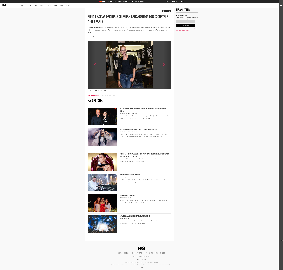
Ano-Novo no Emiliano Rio (127, 195)
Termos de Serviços (185, 30)
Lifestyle (42, 5)
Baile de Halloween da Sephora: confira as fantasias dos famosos (138, 129)
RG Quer (68, 5)
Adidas (102, 95)
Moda (36, 5)
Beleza (22, 5)
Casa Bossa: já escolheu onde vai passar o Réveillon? (135, 216)
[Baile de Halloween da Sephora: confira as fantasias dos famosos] (102, 145)
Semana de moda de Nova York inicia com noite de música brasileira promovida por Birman (143, 110)
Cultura (29, 5)
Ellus (114, 95)
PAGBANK (125, 1)
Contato (135, 256)
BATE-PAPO (175, 1)
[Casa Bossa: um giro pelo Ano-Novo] (102, 191)
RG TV (49, 5)
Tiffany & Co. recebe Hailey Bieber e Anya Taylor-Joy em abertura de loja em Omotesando (144, 154)
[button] (167, 65)
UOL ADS (142, 1)
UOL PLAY (136, 1)
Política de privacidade (144, 256)
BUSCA (167, 1)
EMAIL (182, 1)
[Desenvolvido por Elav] (141, 267)
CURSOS (131, 1)
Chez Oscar (108, 95)
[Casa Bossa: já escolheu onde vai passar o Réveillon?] (102, 232)
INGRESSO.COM (112, 1)
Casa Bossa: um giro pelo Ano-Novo (130, 175)
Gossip (55, 5)
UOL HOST (119, 1)
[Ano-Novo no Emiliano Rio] (102, 211)
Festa (61, 5)
